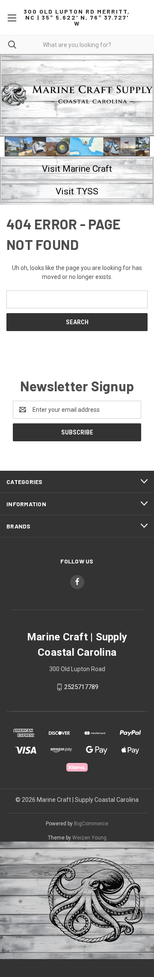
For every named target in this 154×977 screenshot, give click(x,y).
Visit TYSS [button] (77, 191)
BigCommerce (91, 824)
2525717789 (81, 687)
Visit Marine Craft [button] (77, 169)
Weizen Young (89, 838)
